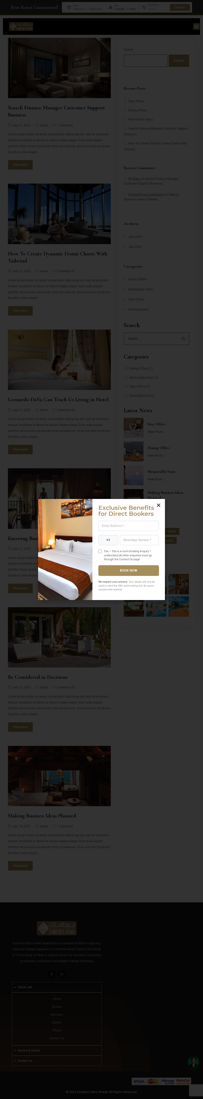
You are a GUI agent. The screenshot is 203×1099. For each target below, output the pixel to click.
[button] (158, 505)
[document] (101, 549)
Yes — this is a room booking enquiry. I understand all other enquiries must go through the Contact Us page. (128, 555)
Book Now (128, 570)
